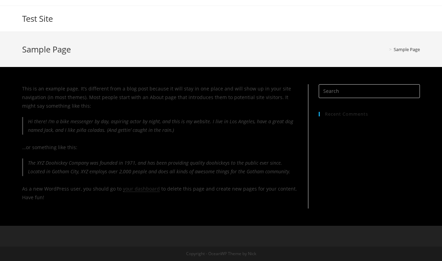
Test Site (37, 18)
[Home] (385, 49)
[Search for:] (369, 90)
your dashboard (141, 188)
